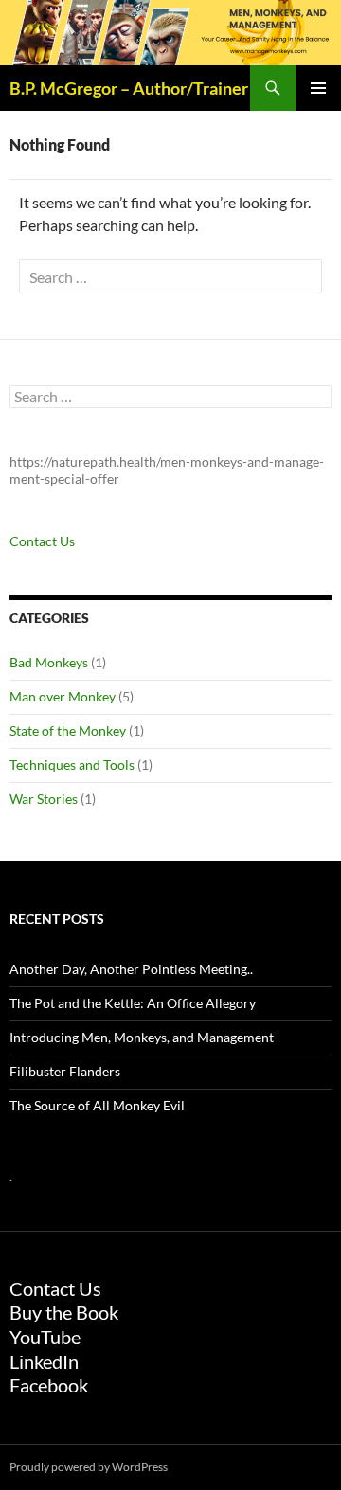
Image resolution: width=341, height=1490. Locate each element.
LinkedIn (44, 1361)
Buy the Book (63, 1312)
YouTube (45, 1336)
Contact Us (42, 541)
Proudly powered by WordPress (88, 1467)
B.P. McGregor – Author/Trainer (128, 88)
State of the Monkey (67, 730)
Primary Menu (318, 88)
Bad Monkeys (48, 662)
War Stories (43, 798)
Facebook (48, 1385)
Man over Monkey (62, 696)
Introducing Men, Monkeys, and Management (141, 1037)
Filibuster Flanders (64, 1071)
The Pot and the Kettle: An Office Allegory (132, 1003)
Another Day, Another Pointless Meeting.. (131, 969)
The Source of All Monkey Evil (97, 1105)
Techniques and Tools (72, 764)
